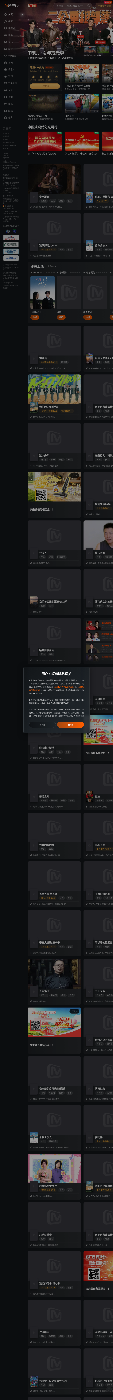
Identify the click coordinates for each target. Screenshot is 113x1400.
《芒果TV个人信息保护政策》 (64, 687)
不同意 (42, 725)
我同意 (70, 725)
